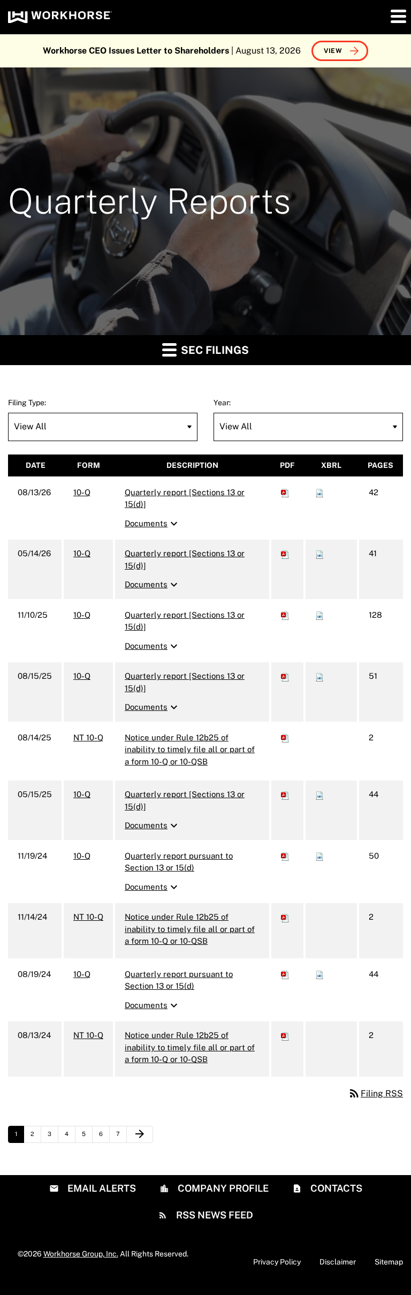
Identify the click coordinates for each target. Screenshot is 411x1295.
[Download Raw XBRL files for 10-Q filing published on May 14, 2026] (319, 553)
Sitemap (389, 1262)
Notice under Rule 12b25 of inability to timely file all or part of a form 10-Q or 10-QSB (190, 749)
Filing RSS (375, 1093)
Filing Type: (27, 402)
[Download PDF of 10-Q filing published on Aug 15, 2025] (285, 675)
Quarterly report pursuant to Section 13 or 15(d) (179, 862)
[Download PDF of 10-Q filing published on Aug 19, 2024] (285, 974)
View (333, 51)
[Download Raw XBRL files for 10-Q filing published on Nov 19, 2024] (319, 855)
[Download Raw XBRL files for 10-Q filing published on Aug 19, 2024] (319, 974)
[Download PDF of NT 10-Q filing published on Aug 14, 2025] (285, 737)
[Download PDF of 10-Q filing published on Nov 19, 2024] (285, 855)
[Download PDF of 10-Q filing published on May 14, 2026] (285, 553)
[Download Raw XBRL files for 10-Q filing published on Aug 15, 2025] (319, 675)
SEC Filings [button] (213, 350)
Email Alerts (100, 1188)
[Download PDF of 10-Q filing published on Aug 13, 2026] (285, 492)
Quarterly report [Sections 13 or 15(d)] (185, 498)
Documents (152, 523)
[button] (397, 16)
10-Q (81, 492)
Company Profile (222, 1188)
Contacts (335, 1188)
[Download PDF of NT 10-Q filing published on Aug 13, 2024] (285, 1035)
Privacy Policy (277, 1262)
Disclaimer (337, 1262)
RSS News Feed (213, 1215)
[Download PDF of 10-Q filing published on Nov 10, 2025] (285, 614)
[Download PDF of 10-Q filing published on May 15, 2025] (285, 794)
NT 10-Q (88, 737)
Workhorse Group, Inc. (80, 1253)
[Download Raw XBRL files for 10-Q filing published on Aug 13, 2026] (319, 492)
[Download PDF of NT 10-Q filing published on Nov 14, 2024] (285, 916)
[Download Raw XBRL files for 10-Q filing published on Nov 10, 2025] (319, 614)
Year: (222, 402)
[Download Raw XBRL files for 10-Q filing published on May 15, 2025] (319, 794)
